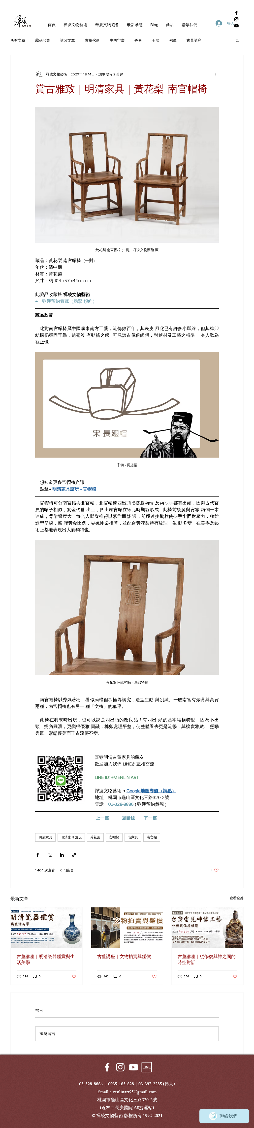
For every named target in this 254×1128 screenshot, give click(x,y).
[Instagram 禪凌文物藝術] (236, 19)
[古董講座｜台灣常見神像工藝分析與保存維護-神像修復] (207, 927)
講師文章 (67, 40)
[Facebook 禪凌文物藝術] (236, 13)
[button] (237, 40)
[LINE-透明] (146, 1067)
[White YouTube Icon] (133, 1067)
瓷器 (138, 40)
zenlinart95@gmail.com (135, 1092)
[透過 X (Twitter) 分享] (49, 855)
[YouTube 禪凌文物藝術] (236, 26)
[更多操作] (216, 74)
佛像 (173, 40)
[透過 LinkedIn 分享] (62, 855)
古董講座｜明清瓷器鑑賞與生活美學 (46, 959)
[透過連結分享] (74, 855)
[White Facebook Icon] (107, 1067)
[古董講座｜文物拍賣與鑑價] (127, 927)
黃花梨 (95, 837)
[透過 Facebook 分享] (37, 855)
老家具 (133, 837)
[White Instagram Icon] (120, 1067)
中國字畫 (117, 40)
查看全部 (237, 898)
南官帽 (152, 837)
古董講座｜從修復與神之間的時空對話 (207, 959)
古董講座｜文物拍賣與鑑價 (124, 956)
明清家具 (45, 837)
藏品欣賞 (42, 40)
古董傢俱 (92, 40)
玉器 (155, 40)
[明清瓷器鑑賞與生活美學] (46, 927)
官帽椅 (114, 837)
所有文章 (17, 40)
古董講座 (194, 40)
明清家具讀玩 (71, 837)
